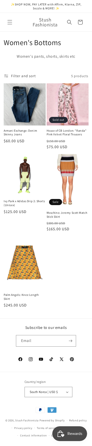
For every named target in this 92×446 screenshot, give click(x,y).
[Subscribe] (70, 341)
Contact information (33, 435)
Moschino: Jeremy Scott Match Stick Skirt (67, 214)
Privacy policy (23, 428)
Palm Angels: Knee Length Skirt (21, 297)
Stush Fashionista (27, 420)
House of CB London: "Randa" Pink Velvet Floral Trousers (67, 132)
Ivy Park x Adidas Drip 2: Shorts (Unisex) (24, 203)
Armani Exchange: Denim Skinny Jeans (20, 132)
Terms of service (47, 428)
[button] (9, 22)
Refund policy (78, 420)
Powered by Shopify (52, 420)
